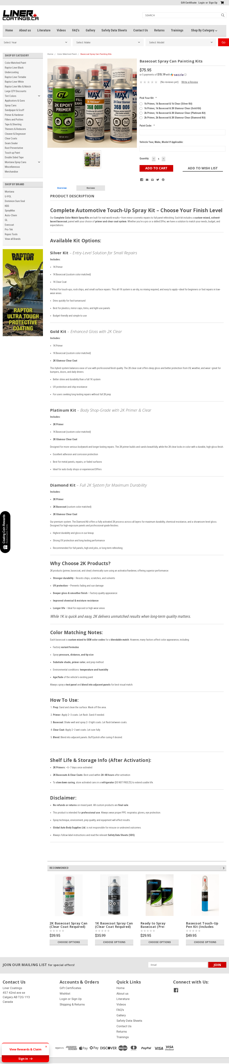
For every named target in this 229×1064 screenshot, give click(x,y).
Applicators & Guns (15, 100)
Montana (9, 191)
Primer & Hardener (14, 115)
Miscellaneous (12, 166)
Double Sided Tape (14, 157)
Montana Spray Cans (15, 162)
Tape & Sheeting (13, 124)
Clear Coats (11, 138)
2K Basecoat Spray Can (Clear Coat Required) (68, 925)
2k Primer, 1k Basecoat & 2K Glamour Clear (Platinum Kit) (175, 113)
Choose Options (69, 942)
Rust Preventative (14, 148)
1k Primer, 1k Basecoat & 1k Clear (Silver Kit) (168, 103)
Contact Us (140, 30)
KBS (7, 206)
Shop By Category (203, 30)
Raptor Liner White (14, 81)
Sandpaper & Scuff (14, 110)
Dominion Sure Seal (15, 201)
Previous (221, 868)
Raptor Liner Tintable (15, 77)
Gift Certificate (189, 2)
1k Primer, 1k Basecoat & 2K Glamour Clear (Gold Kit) (172, 108)
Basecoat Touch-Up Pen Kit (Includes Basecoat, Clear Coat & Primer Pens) (203, 928)
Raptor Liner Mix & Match (18, 86)
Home (9, 30)
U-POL (8, 196)
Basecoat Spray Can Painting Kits (96, 54)
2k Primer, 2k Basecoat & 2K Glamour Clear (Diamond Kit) (175, 117)
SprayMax (10, 210)
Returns (159, 30)
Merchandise (11, 171)
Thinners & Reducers (15, 129)
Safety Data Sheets (114, 30)
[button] (182, 74)
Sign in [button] (23, 1058)
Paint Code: (147, 125)
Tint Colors (10, 96)
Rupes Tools (11, 234)
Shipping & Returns (72, 1004)
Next (224, 868)
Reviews (91, 188)
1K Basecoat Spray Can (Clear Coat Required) (114, 925)
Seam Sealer (11, 143)
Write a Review (189, 82)
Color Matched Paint (15, 62)
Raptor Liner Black (14, 67)
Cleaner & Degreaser (15, 133)
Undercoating (12, 72)
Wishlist (65, 993)
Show (5, 532)
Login (201, 2)
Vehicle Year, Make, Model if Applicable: (161, 142)
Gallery (90, 30)
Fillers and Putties (14, 119)
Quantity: (144, 158)
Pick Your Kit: (148, 98)
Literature (43, 30)
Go (223, 42)
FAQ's (75, 30)
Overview (62, 188)
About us (25, 30)
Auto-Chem (11, 215)
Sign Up (213, 2)
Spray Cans (10, 105)
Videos (61, 30)
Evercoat (9, 224)
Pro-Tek (9, 229)
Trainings (177, 30)
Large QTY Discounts (15, 91)
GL (6, 220)
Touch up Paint (12, 152)
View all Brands (13, 239)
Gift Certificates (70, 988)
